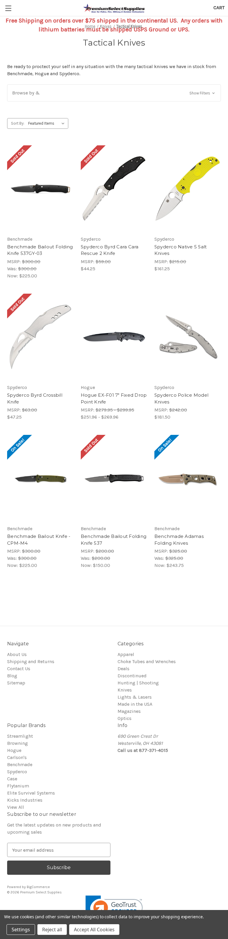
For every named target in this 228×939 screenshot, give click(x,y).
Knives (125, 690)
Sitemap (16, 683)
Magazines (129, 711)
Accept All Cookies (94, 929)
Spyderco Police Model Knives (181, 398)
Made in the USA (135, 704)
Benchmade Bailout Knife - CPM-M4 (38, 539)
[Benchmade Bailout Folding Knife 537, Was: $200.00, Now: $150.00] (114, 478)
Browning (17, 743)
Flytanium (18, 786)
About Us (17, 654)
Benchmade (19, 764)
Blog (12, 675)
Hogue (14, 750)
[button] (114, 93)
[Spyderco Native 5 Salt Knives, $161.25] (187, 188)
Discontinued (132, 675)
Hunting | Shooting (138, 683)
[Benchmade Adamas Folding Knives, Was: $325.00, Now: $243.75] (187, 478)
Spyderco (17, 771)
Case (12, 779)
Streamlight (20, 736)
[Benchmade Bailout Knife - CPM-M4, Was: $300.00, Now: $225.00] (40, 478)
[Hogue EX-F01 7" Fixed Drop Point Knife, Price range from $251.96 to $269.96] (114, 337)
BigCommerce (38, 887)
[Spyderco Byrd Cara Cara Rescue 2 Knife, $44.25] (114, 188)
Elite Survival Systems (31, 793)
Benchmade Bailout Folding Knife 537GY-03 (40, 250)
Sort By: (17, 123)
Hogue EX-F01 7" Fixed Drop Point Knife (114, 398)
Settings (21, 929)
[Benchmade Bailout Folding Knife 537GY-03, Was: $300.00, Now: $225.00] (40, 188)
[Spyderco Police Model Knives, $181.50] (187, 337)
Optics (125, 718)
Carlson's (17, 757)
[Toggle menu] (8, 8)
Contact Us (18, 668)
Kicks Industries (24, 800)
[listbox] (47, 123)
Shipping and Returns (30, 661)
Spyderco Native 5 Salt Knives (180, 250)
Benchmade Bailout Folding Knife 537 (113, 539)
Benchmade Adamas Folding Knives (179, 539)
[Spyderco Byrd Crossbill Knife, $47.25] (40, 337)
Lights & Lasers (135, 697)
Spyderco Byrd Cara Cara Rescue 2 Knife (110, 250)
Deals (123, 668)
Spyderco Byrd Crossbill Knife (34, 398)
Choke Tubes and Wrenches (147, 661)
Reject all (52, 929)
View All (15, 807)
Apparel (126, 654)
